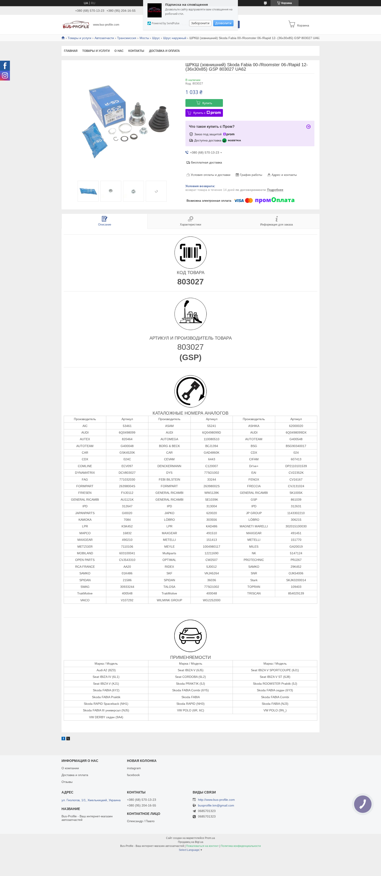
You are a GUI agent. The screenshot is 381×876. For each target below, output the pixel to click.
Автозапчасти (104, 38)
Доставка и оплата (164, 51)
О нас (118, 51)
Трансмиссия (126, 38)
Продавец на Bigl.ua (190, 842)
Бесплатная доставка (206, 162)
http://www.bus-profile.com (216, 799)
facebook (133, 775)
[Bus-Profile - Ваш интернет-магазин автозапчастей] (76, 24)
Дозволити (223, 23)
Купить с (199, 113)
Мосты (144, 38)
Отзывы (67, 782)
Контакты (136, 51)
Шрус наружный (174, 38)
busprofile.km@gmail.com (216, 805)
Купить (207, 103)
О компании (70, 768)
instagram (134, 768)
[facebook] (63, 739)
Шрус (156, 38)
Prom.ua (210, 838)
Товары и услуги (79, 38)
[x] (68, 739)
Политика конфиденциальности (241, 846)
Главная (70, 51)
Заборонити (200, 23)
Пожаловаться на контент (202, 846)
